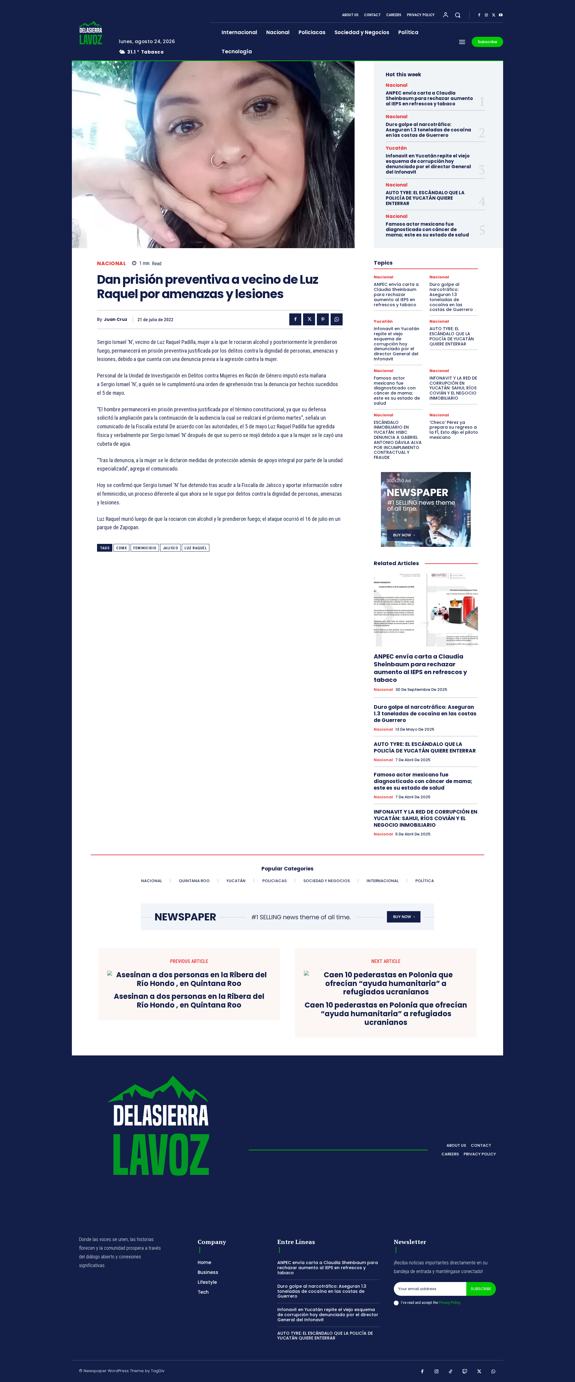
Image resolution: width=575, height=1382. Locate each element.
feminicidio (144, 548)
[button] (457, 15)
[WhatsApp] (337, 319)
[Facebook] (479, 15)
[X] (493, 15)
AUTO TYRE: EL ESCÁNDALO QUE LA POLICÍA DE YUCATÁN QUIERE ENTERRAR (425, 198)
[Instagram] (486, 15)
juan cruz (115, 319)
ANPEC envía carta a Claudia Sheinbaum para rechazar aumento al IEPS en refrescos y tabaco (429, 98)
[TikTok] (450, 1372)
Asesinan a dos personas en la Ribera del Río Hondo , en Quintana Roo (189, 1001)
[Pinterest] (323, 319)
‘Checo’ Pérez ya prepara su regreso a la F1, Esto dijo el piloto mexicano (453, 429)
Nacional (111, 263)
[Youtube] (500, 15)
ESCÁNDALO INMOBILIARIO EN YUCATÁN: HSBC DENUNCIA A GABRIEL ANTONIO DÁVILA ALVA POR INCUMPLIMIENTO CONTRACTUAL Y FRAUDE (398, 440)
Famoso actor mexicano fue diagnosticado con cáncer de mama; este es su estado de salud (427, 229)
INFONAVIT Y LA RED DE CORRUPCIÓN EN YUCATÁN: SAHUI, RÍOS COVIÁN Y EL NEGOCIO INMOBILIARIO (453, 388)
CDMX (121, 548)
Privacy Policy (449, 1302)
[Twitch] (465, 1372)
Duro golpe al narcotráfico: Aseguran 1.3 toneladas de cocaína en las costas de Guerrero (428, 129)
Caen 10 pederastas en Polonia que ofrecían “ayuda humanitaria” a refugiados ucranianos (386, 1014)
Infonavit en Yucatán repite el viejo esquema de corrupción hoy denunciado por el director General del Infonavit (428, 164)
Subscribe (481, 1289)
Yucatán (396, 148)
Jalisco (170, 548)
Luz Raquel (195, 548)
